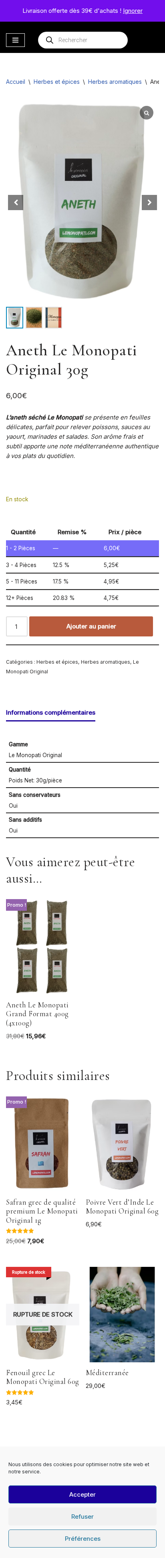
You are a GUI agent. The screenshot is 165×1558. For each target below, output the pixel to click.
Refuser (82, 1516)
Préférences (83, 1538)
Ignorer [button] (133, 10)
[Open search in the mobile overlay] (83, 40)
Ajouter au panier (91, 626)
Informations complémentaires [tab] (50, 712)
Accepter (82, 1494)
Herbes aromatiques (115, 81)
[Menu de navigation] (15, 40)
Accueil (15, 81)
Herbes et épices (57, 81)
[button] (149, 202)
